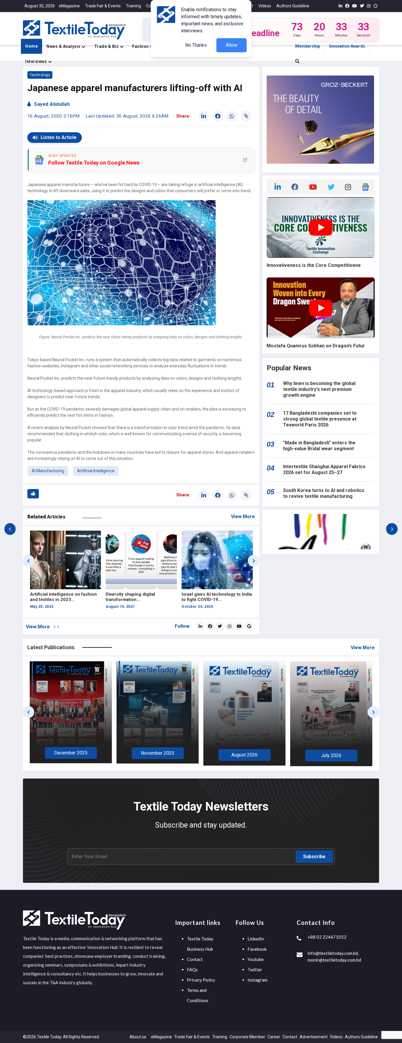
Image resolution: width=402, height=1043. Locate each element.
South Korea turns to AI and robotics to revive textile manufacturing (323, 493)
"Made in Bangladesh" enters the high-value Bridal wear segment (319, 445)
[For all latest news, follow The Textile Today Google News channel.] (249, 626)
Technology (40, 75)
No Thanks (196, 45)
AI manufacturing (48, 470)
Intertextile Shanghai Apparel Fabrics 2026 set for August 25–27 (324, 469)
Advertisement (314, 1036)
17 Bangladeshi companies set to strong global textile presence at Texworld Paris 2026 (320, 419)
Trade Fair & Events (103, 6)
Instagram (257, 979)
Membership (307, 46)
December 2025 (70, 753)
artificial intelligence (95, 470)
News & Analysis (64, 46)
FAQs (192, 969)
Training (133, 6)
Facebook (257, 949)
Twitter (254, 969)
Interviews (36, 61)
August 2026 (244, 755)
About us (137, 1036)
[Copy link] (246, 116)
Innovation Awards (347, 46)
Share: (183, 116)
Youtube (255, 959)
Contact (195, 959)
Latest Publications (50, 647)
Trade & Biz (107, 46)
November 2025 (157, 753)
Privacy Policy (201, 979)
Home (31, 46)
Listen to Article (59, 137)
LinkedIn (255, 938)
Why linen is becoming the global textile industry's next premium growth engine (319, 389)
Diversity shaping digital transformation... (54, 597)
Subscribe (314, 856)
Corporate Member (247, 1036)
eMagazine (69, 6)
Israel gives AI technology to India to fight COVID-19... (141, 597)
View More (243, 516)
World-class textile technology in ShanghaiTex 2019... (216, 597)
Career (274, 1036)
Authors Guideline (292, 6)
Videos (264, 6)
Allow (231, 45)
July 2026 (331, 755)
